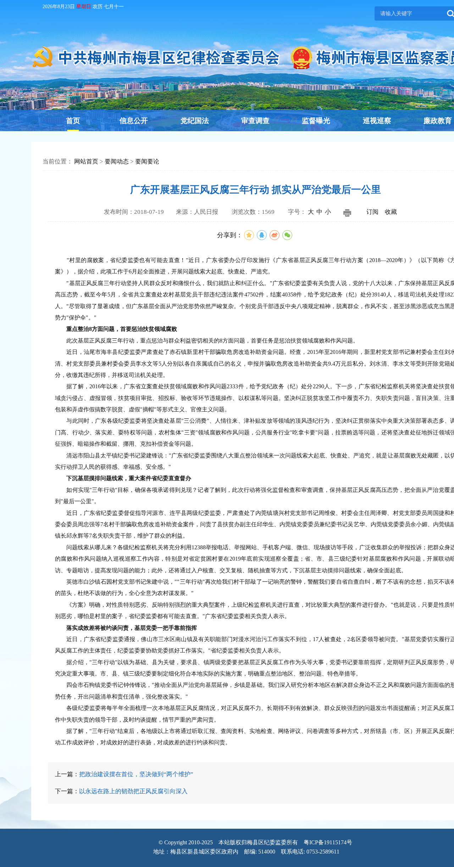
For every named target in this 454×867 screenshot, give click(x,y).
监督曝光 (316, 120)
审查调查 (255, 120)
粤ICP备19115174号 (328, 842)
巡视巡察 (377, 120)
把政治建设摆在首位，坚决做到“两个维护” (136, 774)
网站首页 (86, 161)
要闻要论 (147, 161)
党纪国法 (195, 120)
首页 (73, 120)
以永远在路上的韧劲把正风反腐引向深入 (133, 791)
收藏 (391, 212)
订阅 (372, 212)
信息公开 (134, 120)
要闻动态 (117, 161)
